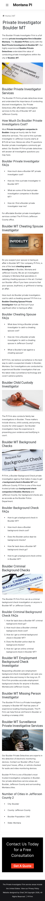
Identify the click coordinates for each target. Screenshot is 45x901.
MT (13, 16)
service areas (31, 884)
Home (7, 16)
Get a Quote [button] (22, 866)
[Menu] (7, 6)
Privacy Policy (33, 888)
